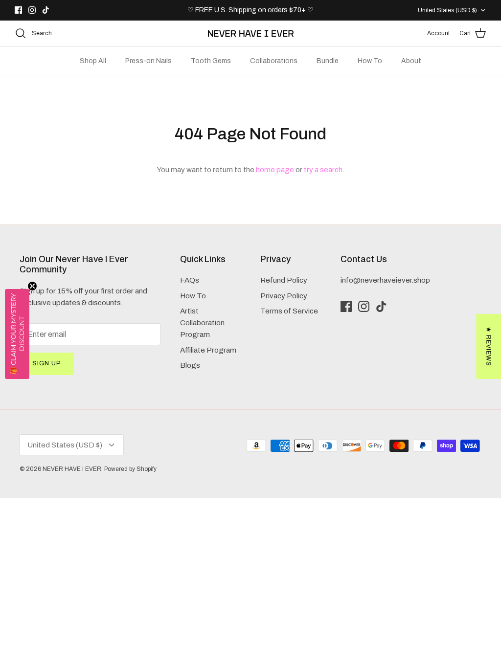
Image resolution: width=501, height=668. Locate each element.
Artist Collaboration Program (202, 322)
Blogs (190, 365)
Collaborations (273, 61)
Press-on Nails (148, 61)
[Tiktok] (45, 10)
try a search (323, 170)
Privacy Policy (283, 296)
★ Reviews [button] (488, 346)
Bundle (328, 61)
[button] (17, 334)
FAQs (189, 280)
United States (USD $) (447, 10)
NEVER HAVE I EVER (72, 469)
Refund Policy (283, 280)
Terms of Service (289, 311)
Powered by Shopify (130, 469)
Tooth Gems (211, 61)
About (411, 61)
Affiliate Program (208, 350)
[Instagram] (32, 10)
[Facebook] (18, 10)
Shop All (93, 61)
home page (275, 170)
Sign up (46, 363)
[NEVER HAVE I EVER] (251, 33)
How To (370, 61)
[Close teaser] (32, 286)
